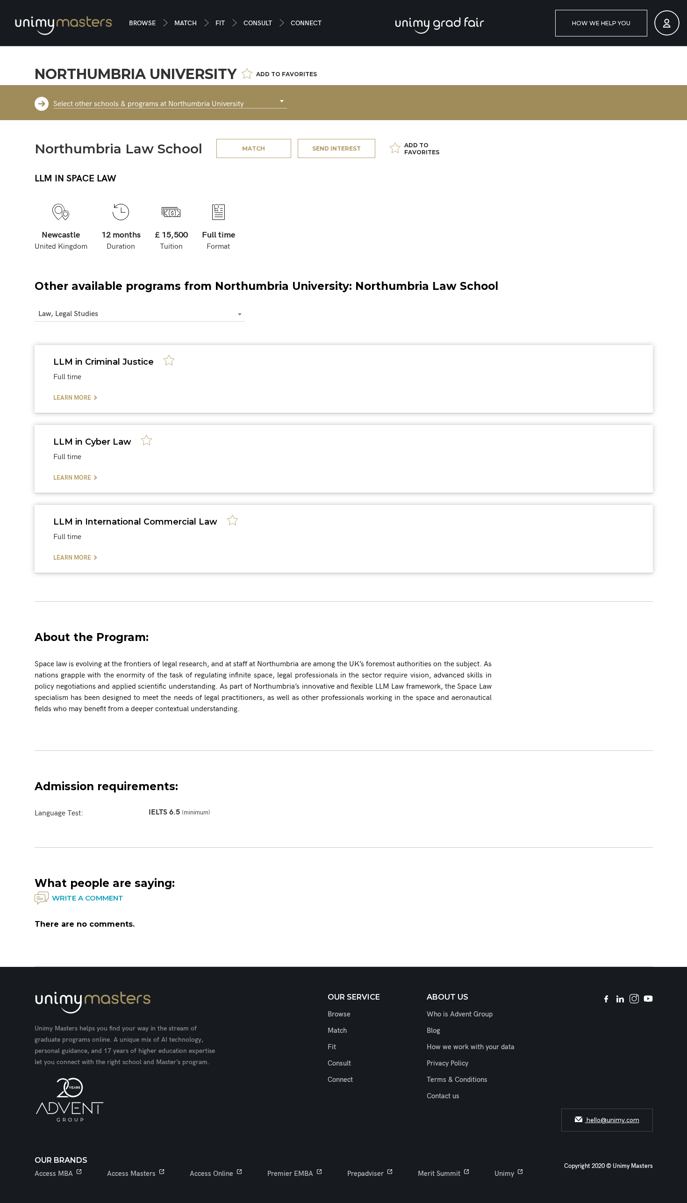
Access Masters (131, 1173)
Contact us (443, 1096)
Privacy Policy (447, 1063)
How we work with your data (471, 1047)
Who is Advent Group (460, 1014)
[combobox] (170, 101)
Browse (142, 23)
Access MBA (54, 1173)
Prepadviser (365, 1173)
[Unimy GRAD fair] (440, 25)
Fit (220, 23)
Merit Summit (439, 1173)
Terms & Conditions (457, 1079)
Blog (433, 1030)
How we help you (601, 23)
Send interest (336, 148)
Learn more (72, 398)
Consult (257, 23)
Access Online (211, 1173)
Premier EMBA (290, 1173)
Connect (306, 23)
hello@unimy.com (612, 1120)
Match (185, 23)
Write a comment (87, 897)
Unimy (504, 1173)
